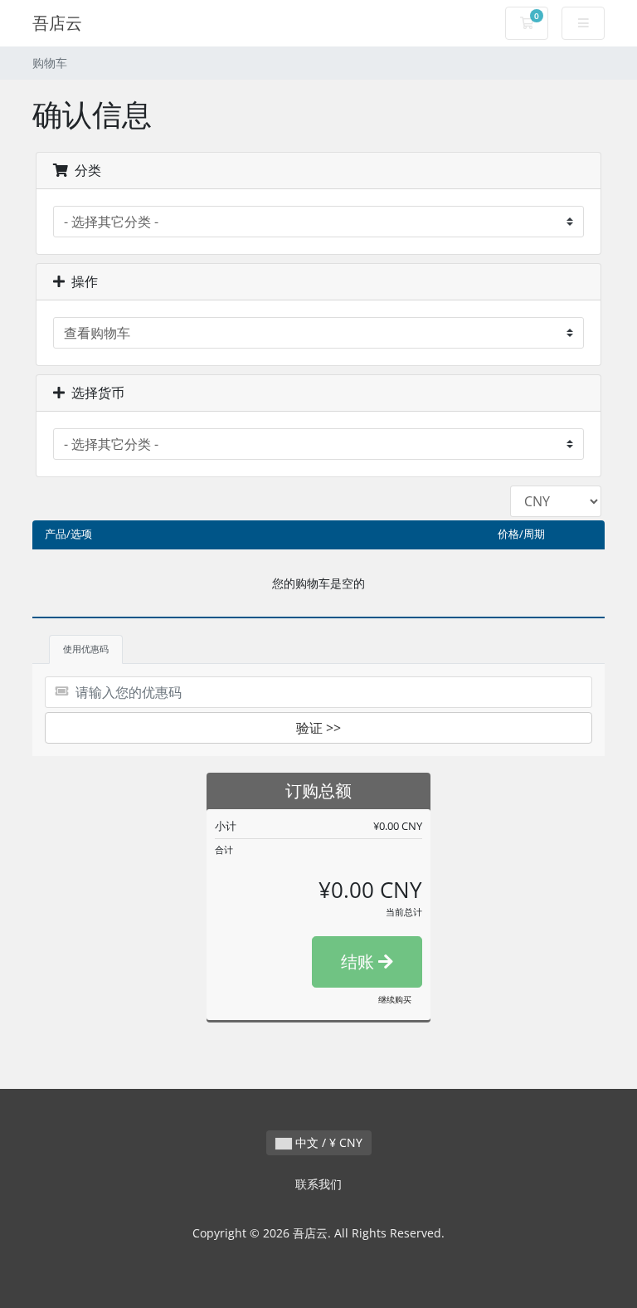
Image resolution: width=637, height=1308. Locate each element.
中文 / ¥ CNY (327, 1142)
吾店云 (57, 23)
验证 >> (318, 728)
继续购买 (394, 999)
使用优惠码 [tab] (86, 648)
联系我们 (318, 1184)
